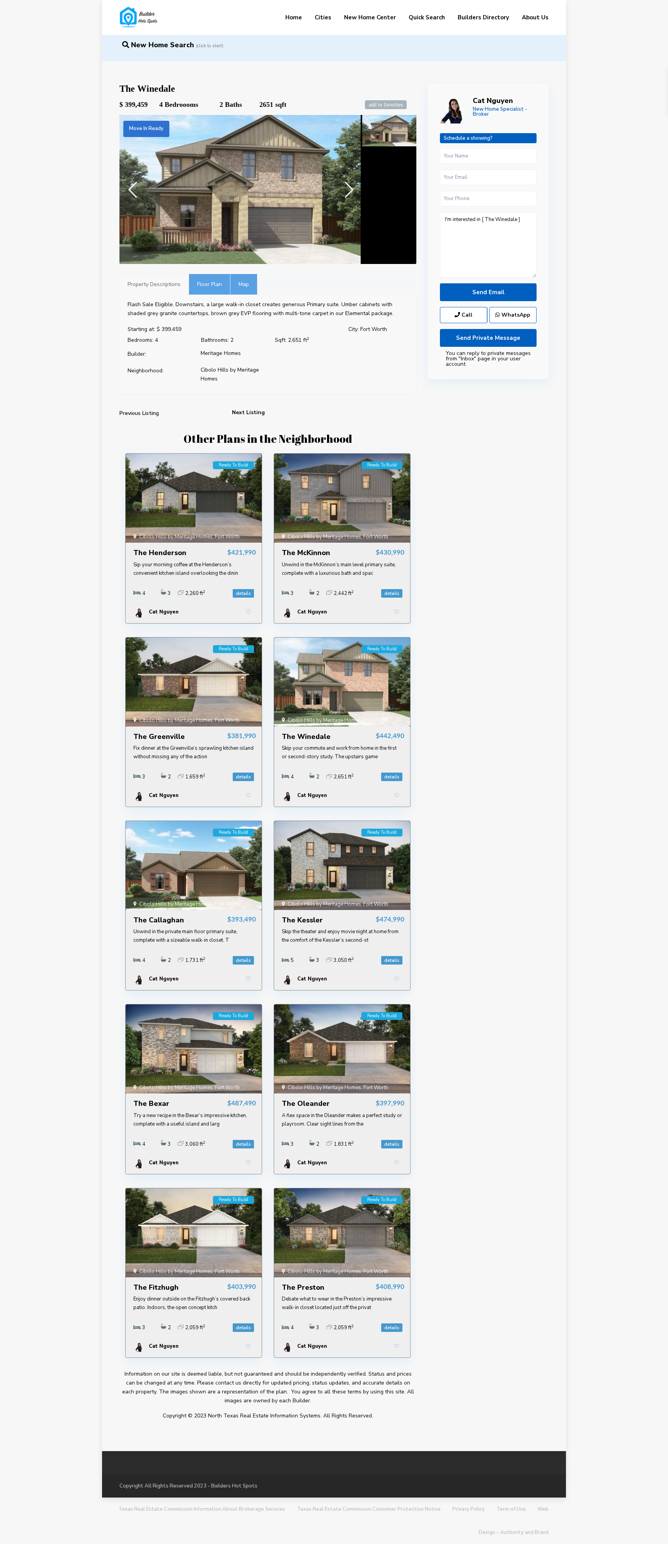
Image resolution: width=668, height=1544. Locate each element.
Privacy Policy (468, 1509)
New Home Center (370, 17)
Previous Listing (139, 413)
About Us (535, 17)
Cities (323, 17)
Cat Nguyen (493, 100)
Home (293, 17)
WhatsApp (515, 315)
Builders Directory (483, 17)
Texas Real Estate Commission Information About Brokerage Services (201, 1509)
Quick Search (427, 17)
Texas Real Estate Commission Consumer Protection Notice (369, 1509)
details (243, 593)
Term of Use (511, 1509)
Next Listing (248, 412)
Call (466, 315)
